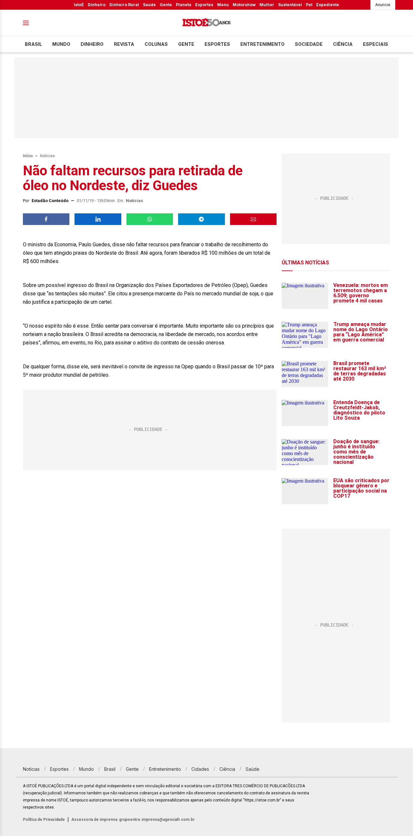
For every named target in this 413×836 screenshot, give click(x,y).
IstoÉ (79, 4)
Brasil (33, 44)
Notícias (47, 156)
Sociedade (309, 44)
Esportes (204, 4)
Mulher (266, 4)
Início (28, 156)
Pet (309, 4)
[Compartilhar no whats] (149, 219)
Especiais (375, 44)
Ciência (343, 44)
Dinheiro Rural (124, 4)
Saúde (149, 4)
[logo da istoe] (206, 23)
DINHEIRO (92, 44)
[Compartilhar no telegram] (201, 219)
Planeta (183, 4)
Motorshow (244, 4)
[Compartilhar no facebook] (46, 219)
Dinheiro (97, 4)
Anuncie (382, 4)
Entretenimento (262, 44)
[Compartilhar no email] (253, 219)
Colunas (156, 44)
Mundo (61, 44)
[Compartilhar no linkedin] (98, 219)
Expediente (327, 4)
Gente (166, 4)
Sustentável (290, 4)
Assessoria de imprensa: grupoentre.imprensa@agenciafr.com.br (133, 819)
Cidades (200, 769)
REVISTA (124, 44)
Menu (223, 4)
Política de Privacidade (44, 819)
